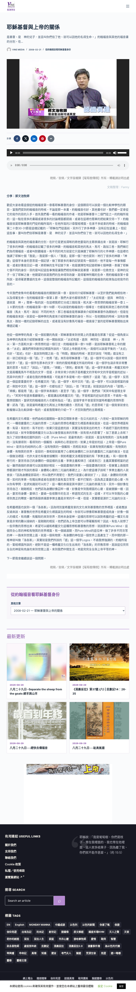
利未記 (40, 931)
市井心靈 (64, 938)
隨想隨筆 (42, 978)
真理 (34, 953)
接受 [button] (121, 986)
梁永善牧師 (13, 945)
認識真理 (69, 978)
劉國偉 (65, 931)
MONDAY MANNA (39, 924)
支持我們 (10, 851)
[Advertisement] (68, 799)
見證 (103, 953)
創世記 (52, 931)
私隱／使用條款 (15, 870)
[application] (68, 152)
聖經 (78, 953)
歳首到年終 (30, 945)
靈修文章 (22, 960)
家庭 (51, 938)
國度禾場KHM (96, 931)
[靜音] (115, 153)
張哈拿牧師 (80, 938)
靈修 (9, 960)
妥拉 (26, 938)
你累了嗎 (105, 924)
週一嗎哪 (116, 953)
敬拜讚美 (83, 978)
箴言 (53, 953)
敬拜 (103, 938)
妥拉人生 (39, 938)
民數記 (45, 945)
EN (8, 924)
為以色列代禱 (112, 945)
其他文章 (16, 603)
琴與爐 (10, 953)
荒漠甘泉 (91, 953)
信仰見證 (12, 931)
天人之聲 (114, 931)
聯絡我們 (10, 857)
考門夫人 (66, 953)
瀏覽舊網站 (13, 877)
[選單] (127, 6)
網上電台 (28, 978)
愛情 (93, 938)
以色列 (73, 924)
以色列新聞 (88, 924)
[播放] (11, 153)
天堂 (126, 931)
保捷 (117, 924)
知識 (43, 953)
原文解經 (79, 931)
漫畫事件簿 (94, 945)
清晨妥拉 (59, 945)
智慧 (113, 938)
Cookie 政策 (13, 864)
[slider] (123, 152)
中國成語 (60, 924)
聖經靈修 (97, 978)
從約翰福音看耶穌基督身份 (58, 49)
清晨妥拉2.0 (76, 945)
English (19, 924)
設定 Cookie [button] (105, 986)
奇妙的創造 (13, 938)
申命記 (23, 953)
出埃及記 (27, 931)
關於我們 (10, 845)
